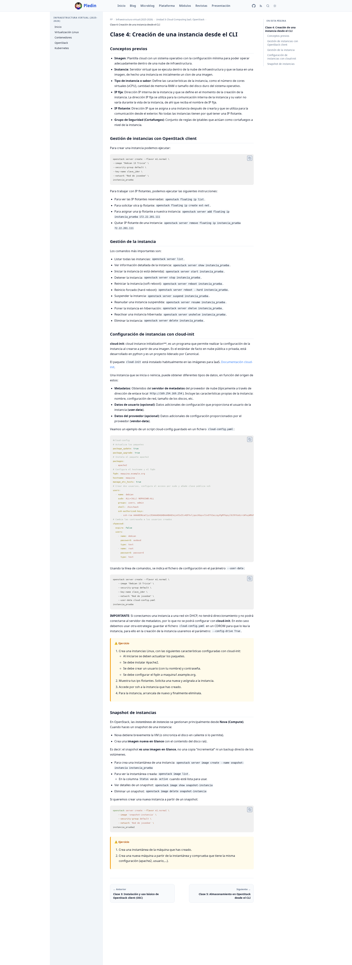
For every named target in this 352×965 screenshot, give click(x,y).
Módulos (185, 6)
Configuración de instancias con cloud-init (281, 56)
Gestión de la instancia (281, 50)
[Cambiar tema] (274, 5)
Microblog (147, 6)
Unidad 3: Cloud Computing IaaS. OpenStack (180, 19)
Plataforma (167, 6)
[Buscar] (267, 5)
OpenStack (61, 42)
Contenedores (63, 37)
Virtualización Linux (67, 32)
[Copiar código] (249, 158)
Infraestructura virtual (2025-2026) (134, 19)
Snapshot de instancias (281, 64)
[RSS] (260, 5)
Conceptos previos (278, 36)
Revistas (201, 6)
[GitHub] (253, 5)
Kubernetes (62, 48)
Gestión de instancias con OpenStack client (282, 42)
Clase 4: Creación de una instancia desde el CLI (280, 29)
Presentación (221, 6)
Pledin (90, 5)
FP (111, 19)
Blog (133, 6)
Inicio (121, 6)
